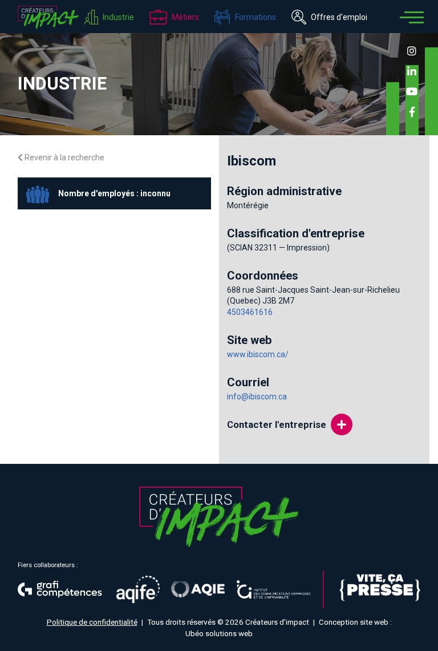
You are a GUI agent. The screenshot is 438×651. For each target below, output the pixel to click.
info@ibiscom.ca (257, 396)
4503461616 (250, 312)
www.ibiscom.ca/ (258, 354)
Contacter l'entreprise (276, 424)
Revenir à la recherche (63, 157)
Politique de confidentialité (92, 621)
